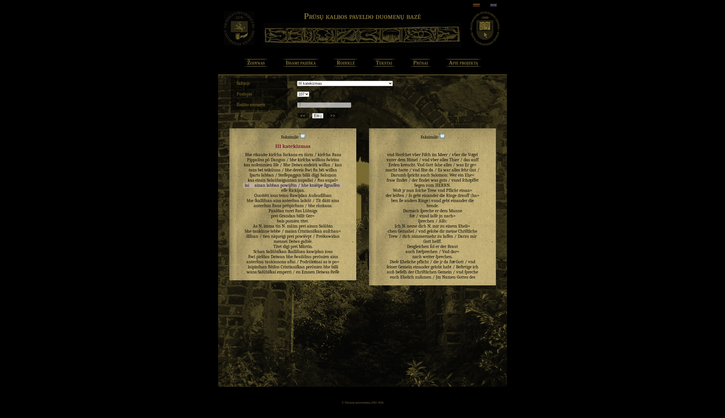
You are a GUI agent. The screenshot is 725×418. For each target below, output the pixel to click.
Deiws (296, 164)
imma (269, 226)
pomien (292, 221)
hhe (304, 185)
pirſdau (263, 256)
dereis (298, 170)
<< (303, 115)
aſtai (291, 261)
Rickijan (296, 190)
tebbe (275, 231)
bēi (321, 170)
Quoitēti (261, 195)
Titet (277, 246)
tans (253, 170)
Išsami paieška (301, 63)
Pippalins (255, 159)
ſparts (255, 175)
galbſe (306, 241)
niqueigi (278, 236)
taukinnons (275, 261)
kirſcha (275, 154)
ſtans (336, 154)
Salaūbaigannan (282, 180)
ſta (315, 170)
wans (252, 272)
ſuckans (290, 154)
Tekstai (384, 63)
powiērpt (303, 236)
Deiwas (322, 272)
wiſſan (324, 164)
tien (266, 236)
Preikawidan (328, 236)
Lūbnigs (310, 210)
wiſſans (318, 159)
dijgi (315, 175)
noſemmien (261, 164)
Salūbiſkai (267, 272)
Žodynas (256, 63)
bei (260, 170)
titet (304, 221)
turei (289, 210)
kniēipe (316, 185)
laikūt (305, 200)
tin (278, 226)
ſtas (320, 180)
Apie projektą (463, 63)
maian (291, 231)
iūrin (308, 154)
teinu (284, 195)
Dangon (278, 159)
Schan (259, 251)
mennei (280, 241)
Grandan (287, 215)
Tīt (318, 200)
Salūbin (326, 226)
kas (247, 164)
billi (334, 267)
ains (277, 200)
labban (267, 175)
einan (260, 180)
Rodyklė (346, 63)
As (255, 226)
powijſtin (288, 185)
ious (274, 195)
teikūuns (272, 170)
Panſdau (276, 210)
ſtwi (308, 170)
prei (274, 215)
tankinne (261, 231)
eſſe (284, 190)
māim (292, 226)
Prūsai (420, 63)
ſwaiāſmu (303, 256)
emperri (284, 272)
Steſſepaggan (289, 175)
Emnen (308, 272)
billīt (301, 215)
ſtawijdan (298, 195)
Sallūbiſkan (276, 251)
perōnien (321, 256)
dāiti (326, 200)
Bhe (248, 154)
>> (332, 115)
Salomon (328, 175)
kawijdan (315, 251)
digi (286, 246)
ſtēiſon (274, 267)
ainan (260, 185)
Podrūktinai (311, 261)
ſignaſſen (332, 185)
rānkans (323, 205)
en (300, 154)
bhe (293, 159)
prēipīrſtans (293, 205)
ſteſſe (334, 272)
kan (338, 164)
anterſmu (290, 200)
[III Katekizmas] (302, 137)
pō (267, 159)
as (325, 261)
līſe (276, 164)
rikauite (260, 154)
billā (306, 175)
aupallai (305, 180)
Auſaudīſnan (320, 195)
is (329, 261)
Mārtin (305, 246)
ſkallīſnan (263, 200)
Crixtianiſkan (310, 231)
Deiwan (278, 256)
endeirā (310, 164)
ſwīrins (332, 159)
